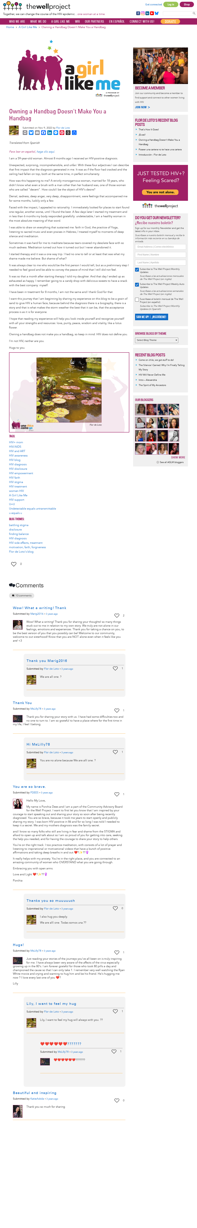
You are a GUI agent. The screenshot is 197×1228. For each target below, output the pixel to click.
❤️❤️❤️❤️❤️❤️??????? (61, 1044)
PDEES (34, 792)
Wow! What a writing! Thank (39, 608)
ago (52, 614)
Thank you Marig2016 (47, 661)
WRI (77, 21)
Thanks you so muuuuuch (51, 901)
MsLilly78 (35, 708)
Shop (187, 4)
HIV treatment (18, 486)
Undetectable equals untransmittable (32, 508)
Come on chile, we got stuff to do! (156, 360)
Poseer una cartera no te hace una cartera (160, 149)
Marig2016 (36, 613)
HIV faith (14, 478)
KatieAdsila (37, 1098)
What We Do (38, 21)
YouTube (151, 13)
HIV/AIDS (15, 447)
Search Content (194, 13)
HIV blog (14, 460)
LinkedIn (147, 13)
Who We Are (17, 21)
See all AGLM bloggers (172, 462)
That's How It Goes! (149, 129)
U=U (12, 504)
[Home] (54, 6)
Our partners (94, 21)
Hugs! (18, 945)
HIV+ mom (16, 442)
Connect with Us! (142, 21)
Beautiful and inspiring (35, 1093)
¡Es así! (142, 134)
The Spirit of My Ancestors (152, 385)
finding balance (19, 534)
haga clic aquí (45, 152)
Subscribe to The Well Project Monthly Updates (160, 271)
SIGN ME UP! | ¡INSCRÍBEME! (151, 317)
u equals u (15, 513)
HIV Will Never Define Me (152, 374)
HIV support (16, 500)
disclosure (15, 529)
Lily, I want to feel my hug (52, 1004)
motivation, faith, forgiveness (27, 547)
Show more (178, 457)
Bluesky (157, 13)
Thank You (22, 703)
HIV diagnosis (18, 464)
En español (117, 21)
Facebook (138, 13)
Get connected (153, 4)
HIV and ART (17, 451)
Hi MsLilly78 (38, 744)
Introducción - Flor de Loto (152, 154)
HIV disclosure (18, 469)
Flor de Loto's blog (21, 552)
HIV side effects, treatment (26, 543)
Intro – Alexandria (148, 380)
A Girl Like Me (60, 21)
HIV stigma (16, 482)
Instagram (142, 13)
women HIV (16, 491)
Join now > (142, 107)
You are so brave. (29, 787)
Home (10, 27)
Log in (171, 4)
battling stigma (18, 525)
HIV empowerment (21, 473)
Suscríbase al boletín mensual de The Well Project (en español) (161, 301)
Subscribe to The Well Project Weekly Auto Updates (162, 286)
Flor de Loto (63, 127)
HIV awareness (18, 455)
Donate (170, 21)
